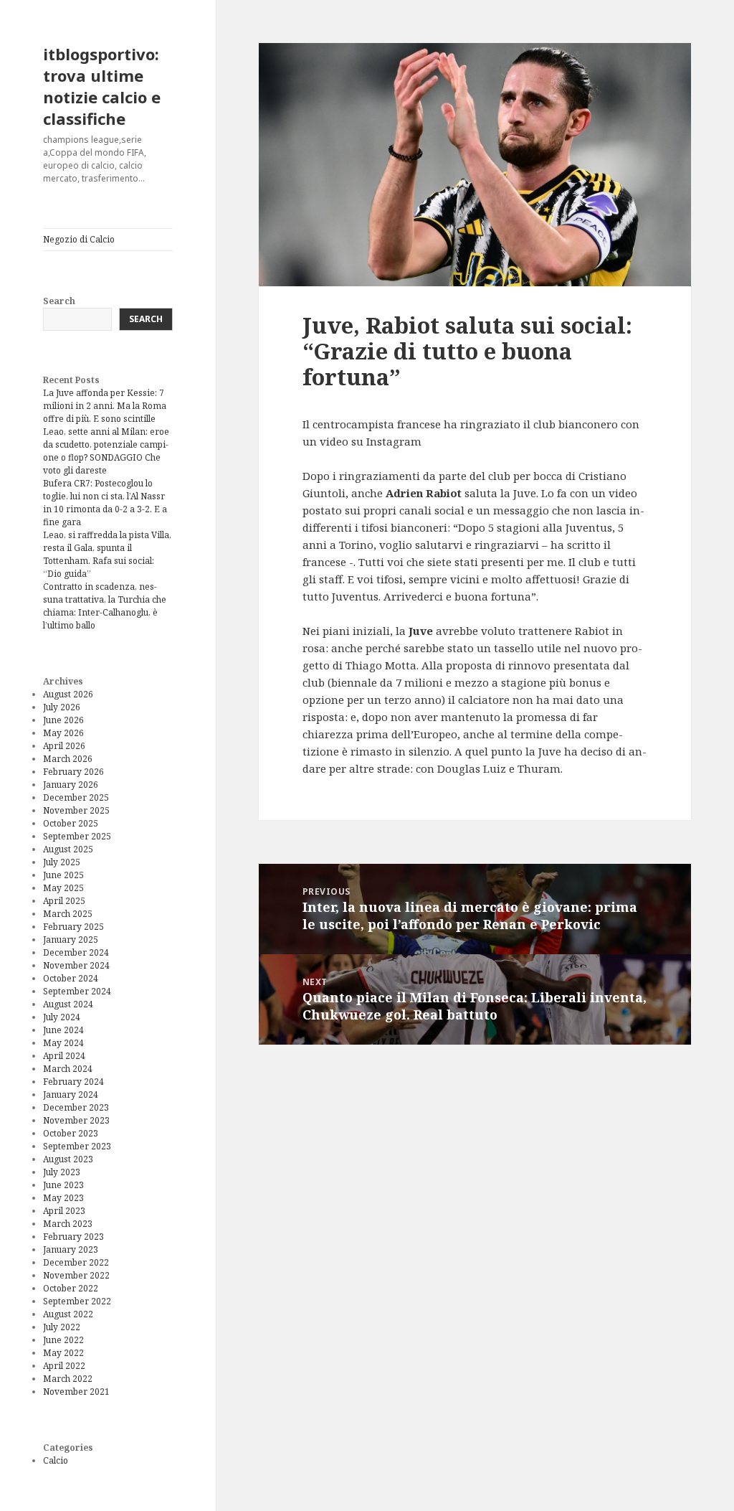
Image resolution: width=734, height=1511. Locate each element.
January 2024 (70, 1094)
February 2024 (73, 1081)
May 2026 (63, 733)
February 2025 (73, 927)
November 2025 (76, 810)
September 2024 (77, 991)
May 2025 (63, 888)
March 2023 (67, 1224)
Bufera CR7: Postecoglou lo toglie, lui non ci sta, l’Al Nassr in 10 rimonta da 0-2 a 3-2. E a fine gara (105, 502)
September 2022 (77, 1301)
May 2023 (63, 1198)
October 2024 (70, 978)
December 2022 (76, 1262)
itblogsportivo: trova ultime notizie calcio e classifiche (102, 86)
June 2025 (63, 875)
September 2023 (77, 1146)
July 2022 (61, 1327)
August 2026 (68, 694)
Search (59, 301)
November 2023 (76, 1120)
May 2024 (63, 1043)
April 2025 (64, 901)
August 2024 (68, 1004)
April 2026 (64, 746)
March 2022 (67, 1379)
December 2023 (76, 1107)
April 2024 (64, 1056)
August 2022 (68, 1314)
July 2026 (61, 707)
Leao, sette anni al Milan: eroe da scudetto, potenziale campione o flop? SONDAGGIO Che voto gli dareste (106, 450)
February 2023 (73, 1236)
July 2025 (61, 862)
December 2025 (76, 797)
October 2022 (70, 1288)
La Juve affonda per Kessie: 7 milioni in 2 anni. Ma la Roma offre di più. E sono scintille (104, 406)
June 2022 (63, 1340)
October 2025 (70, 823)
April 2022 (64, 1366)
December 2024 (76, 952)
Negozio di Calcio (79, 239)
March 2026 (67, 759)
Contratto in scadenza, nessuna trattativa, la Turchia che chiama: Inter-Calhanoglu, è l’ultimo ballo (104, 605)
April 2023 (64, 1211)
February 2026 (73, 772)
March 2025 (67, 914)
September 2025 (77, 836)
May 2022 (63, 1353)
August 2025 (68, 849)
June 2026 (63, 720)
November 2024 (76, 965)
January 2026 (70, 784)
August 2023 (68, 1159)
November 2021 (76, 1391)
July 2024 (61, 1017)
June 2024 (63, 1030)
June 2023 (63, 1185)
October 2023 (70, 1133)
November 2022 (76, 1275)
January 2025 (70, 939)
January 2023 (70, 1249)
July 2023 (61, 1172)
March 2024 (67, 1069)
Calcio (55, 1460)
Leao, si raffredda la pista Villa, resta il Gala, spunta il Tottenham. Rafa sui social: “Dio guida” (107, 554)
